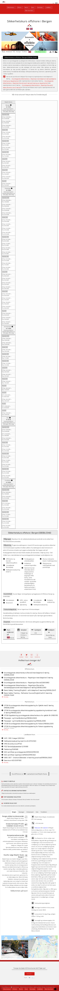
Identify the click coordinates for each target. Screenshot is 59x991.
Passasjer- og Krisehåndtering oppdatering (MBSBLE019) (25, 721)
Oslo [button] (37, 812)
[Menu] (56, 3)
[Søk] (52, 3)
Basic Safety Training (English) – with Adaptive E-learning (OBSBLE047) (30, 690)
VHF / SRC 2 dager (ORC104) (14, 738)
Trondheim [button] (44, 812)
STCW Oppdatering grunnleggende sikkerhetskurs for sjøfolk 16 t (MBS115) (31, 715)
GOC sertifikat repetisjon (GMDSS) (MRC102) (20, 755)
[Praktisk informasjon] (55, 989)
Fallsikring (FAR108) (11, 749)
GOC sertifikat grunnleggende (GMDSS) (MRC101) (21, 752)
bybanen (45, 828)
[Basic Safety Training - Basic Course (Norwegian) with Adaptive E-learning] (31, 29)
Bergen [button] (14, 812)
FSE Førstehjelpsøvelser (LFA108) (16, 746)
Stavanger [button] (21, 812)
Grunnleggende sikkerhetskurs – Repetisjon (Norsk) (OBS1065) (26, 683)
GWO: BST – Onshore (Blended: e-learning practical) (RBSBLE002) (28, 758)
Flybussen (37, 828)
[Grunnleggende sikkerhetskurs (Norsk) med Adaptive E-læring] (27, 29)
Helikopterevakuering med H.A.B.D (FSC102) (20, 741)
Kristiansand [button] (30, 812)
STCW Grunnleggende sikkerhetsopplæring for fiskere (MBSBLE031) (28, 724)
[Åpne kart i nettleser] (29, 947)
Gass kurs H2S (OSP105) (12, 760)
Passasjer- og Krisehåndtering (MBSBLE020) (20, 718)
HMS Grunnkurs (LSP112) (13, 744)
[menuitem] (52, 3)
